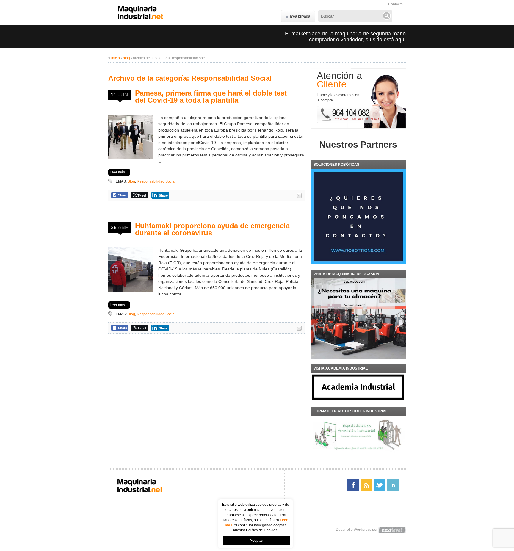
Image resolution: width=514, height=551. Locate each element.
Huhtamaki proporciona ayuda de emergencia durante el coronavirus (212, 229)
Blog (126, 58)
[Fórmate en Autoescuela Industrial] (358, 435)
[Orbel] (140, 12)
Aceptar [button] (256, 540)
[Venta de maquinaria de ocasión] (358, 318)
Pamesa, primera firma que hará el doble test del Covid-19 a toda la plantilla (211, 96)
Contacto (395, 4)
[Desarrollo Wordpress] (392, 529)
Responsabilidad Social (156, 181)
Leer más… (119, 172)
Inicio (115, 58)
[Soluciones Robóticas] (358, 216)
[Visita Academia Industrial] (358, 386)
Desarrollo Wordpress (353, 529)
